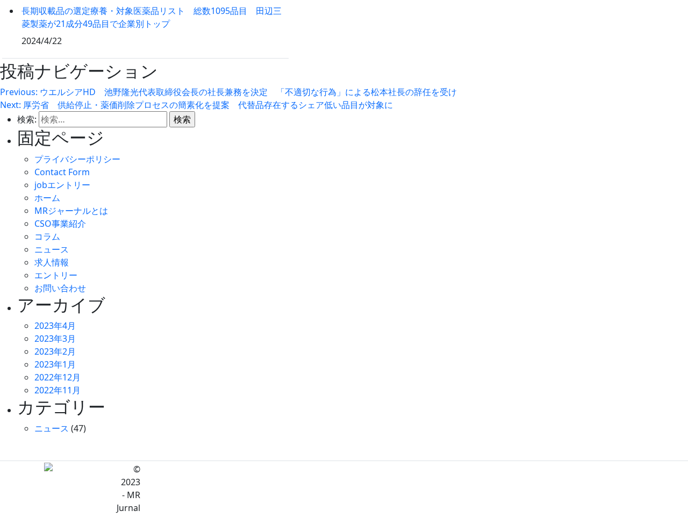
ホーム (47, 198)
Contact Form (62, 172)
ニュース (51, 249)
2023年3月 (55, 338)
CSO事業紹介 (60, 223)
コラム (47, 236)
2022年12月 (57, 377)
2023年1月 (55, 364)
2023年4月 (55, 326)
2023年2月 (55, 351)
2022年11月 (57, 390)
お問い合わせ (60, 288)
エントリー (55, 275)
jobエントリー (62, 185)
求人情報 (51, 262)
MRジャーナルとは (71, 211)
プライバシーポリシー (77, 159)
